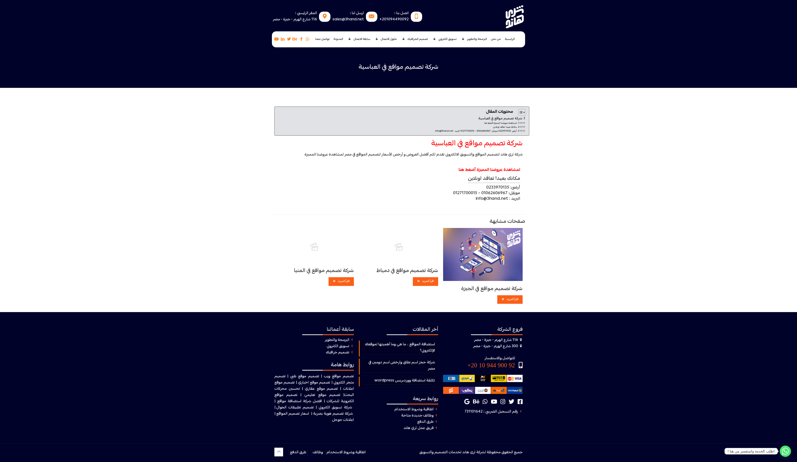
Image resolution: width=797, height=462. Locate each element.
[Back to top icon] (278, 452)
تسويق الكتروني (338, 346)
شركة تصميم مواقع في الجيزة (492, 289)
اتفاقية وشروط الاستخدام (414, 410)
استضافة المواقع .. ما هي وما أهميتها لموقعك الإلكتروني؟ (400, 348)
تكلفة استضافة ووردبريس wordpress (404, 381)
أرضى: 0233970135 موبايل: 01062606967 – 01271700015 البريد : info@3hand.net (476, 131)
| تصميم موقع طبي (306, 377)
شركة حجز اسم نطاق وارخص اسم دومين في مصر (401, 366)
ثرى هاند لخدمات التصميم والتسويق (447, 453)
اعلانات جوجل (343, 420)
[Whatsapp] (785, 451)
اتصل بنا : (401, 13)
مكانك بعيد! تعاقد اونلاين (505, 127)
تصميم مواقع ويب (339, 377)
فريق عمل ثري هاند (418, 428)
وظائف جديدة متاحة (417, 416)
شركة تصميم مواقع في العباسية (500, 118)
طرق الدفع (425, 422)
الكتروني (339, 383)
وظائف (318, 453)
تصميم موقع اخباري (314, 383)
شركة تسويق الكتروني (335, 408)
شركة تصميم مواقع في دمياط (407, 271)
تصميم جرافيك (337, 353)
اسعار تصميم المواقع (292, 414)
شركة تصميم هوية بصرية (333, 414)
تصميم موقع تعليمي (322, 395)
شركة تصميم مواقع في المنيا (324, 271)
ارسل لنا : (357, 13)
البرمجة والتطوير (337, 340)
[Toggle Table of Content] (520, 112)
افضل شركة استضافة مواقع (299, 401)
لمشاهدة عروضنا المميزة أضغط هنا (500, 123)
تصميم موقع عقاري (321, 389)
